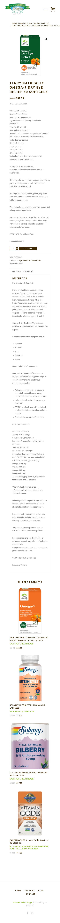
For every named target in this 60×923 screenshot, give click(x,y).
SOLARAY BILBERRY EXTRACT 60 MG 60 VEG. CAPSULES (28, 774)
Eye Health (23, 260)
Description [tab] (16, 271)
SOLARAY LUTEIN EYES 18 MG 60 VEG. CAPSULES (27, 706)
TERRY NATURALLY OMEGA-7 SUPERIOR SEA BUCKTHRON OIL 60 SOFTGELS (28, 639)
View (30, 608)
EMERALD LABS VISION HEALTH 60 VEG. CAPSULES (30, 23)
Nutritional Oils (35, 260)
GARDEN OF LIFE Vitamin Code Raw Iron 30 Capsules (29, 841)
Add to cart (28, 248)
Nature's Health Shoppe (22, 902)
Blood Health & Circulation (23, 847)
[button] (46, 39)
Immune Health (31, 849)
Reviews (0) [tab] (28, 271)
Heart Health (27, 644)
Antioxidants (16, 711)
